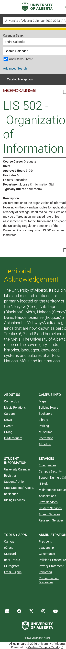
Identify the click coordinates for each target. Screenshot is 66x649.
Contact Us (11, 401)
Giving (8, 432)
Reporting (45, 572)
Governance (47, 553)
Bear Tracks (12, 560)
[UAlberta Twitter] (31, 611)
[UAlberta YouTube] (55, 611)
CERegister (11, 566)
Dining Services (14, 500)
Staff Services (48, 502)
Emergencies (47, 465)
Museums (45, 432)
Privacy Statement (51, 566)
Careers (9, 413)
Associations (47, 496)
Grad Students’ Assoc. (19, 488)
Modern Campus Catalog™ (45, 647)
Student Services (50, 508)
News (8, 420)
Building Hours (48, 407)
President (45, 541)
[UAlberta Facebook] (19, 611)
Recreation (46, 438)
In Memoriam (13, 438)
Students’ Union (14, 481)
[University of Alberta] (37, 7)
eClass (8, 547)
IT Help (43, 483)
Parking (44, 426)
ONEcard (10, 553)
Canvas (9, 541)
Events (8, 426)
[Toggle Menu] (7, 7)
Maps (42, 401)
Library (43, 420)
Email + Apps (12, 572)
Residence (11, 494)
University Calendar (17, 469)
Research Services (51, 520)
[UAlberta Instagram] (43, 611)
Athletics (45, 444)
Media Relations (15, 407)
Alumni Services (49, 514)
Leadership (46, 547)
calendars (19, 643)
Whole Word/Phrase (21, 59)
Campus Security (50, 471)
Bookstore (45, 413)
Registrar (10, 475)
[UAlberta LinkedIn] (7, 611)
